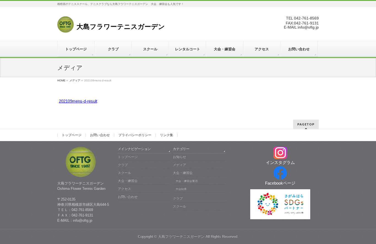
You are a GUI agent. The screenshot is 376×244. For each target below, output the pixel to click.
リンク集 (166, 135)
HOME (61, 80)
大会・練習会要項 (187, 180)
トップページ (71, 135)
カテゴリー (181, 149)
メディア (74, 80)
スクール (124, 173)
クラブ (123, 165)
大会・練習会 (128, 181)
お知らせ (179, 157)
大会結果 (181, 188)
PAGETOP (306, 124)
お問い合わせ (100, 135)
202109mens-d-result (78, 101)
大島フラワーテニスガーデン (181, 236)
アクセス (124, 189)
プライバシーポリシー (134, 135)
